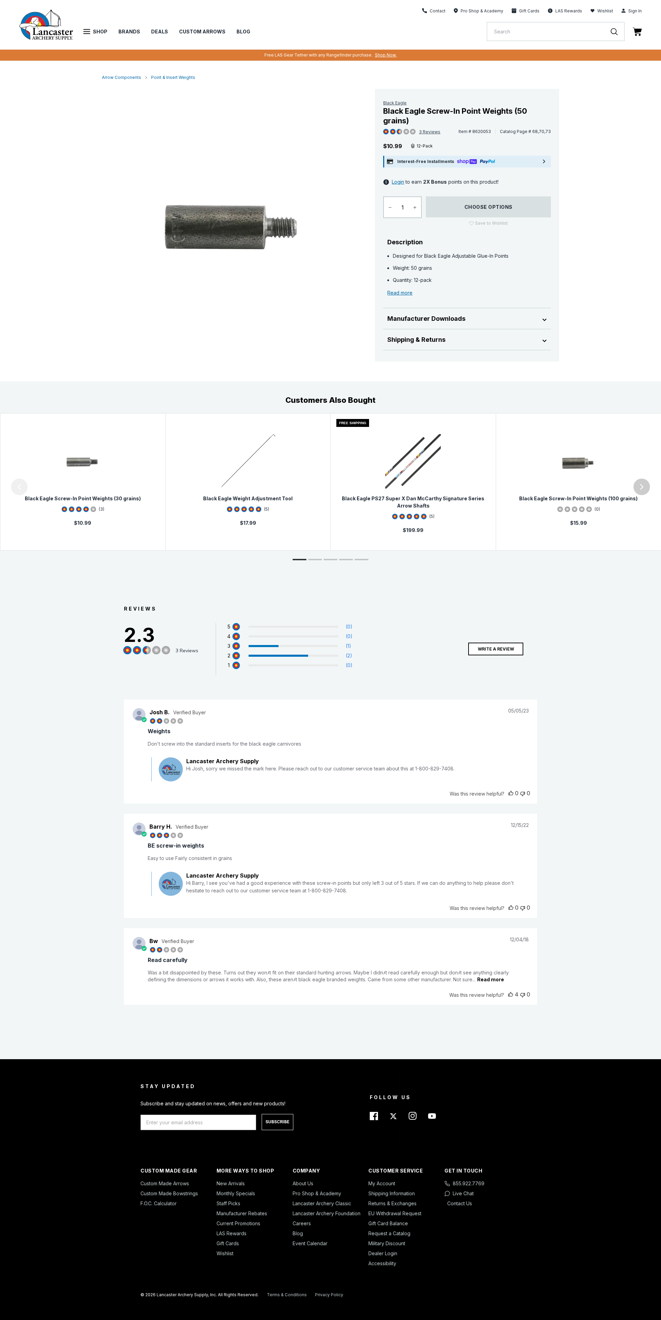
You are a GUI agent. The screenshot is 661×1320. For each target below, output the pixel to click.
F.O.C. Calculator (158, 1203)
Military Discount (386, 1243)
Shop (100, 31)
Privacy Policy (329, 1294)
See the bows (413, 55)
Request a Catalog (389, 1233)
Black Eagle (395, 102)
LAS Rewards (231, 1233)
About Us (303, 1183)
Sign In (635, 10)
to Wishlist (491, 223)
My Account (381, 1183)
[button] (1, 487)
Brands (129, 31)
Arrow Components (121, 77)
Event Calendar (310, 1243)
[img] (386, 132)
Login (398, 182)
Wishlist (605, 10)
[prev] (19, 487)
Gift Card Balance (388, 1223)
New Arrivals (231, 1183)
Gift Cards (228, 1243)
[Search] (618, 31)
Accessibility (382, 1263)
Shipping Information (391, 1193)
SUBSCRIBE (277, 1121)
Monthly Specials (236, 1193)
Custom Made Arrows (164, 1183)
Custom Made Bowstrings (169, 1193)
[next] (641, 487)
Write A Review (496, 649)
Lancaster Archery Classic (322, 1203)
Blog (243, 31)
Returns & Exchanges (392, 1203)
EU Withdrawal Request (394, 1213)
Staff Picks (228, 1203)
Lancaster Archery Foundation (326, 1213)
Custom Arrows (202, 31)
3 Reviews (429, 131)
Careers (302, 1223)
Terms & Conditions (287, 1294)
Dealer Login (382, 1253)
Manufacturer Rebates (242, 1213)
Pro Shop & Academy (317, 1193)
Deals (159, 31)
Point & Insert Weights (173, 77)
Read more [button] (490, 979)
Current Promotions (238, 1223)
